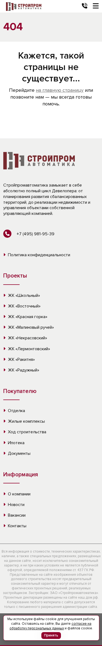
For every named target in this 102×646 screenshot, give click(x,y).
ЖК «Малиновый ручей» (30, 327)
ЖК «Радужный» (23, 370)
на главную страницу (60, 90)
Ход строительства (26, 432)
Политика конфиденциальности (38, 255)
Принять (51, 635)
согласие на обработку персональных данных (50, 625)
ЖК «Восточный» (24, 306)
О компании (18, 494)
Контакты (16, 526)
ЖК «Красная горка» (27, 316)
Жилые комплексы (26, 421)
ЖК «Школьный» (23, 295)
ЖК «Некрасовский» (27, 338)
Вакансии (16, 515)
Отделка (16, 410)
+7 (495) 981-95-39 (35, 234)
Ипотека (15, 443)
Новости (15, 504)
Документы (18, 453)
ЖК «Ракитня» (21, 359)
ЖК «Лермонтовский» (28, 349)
